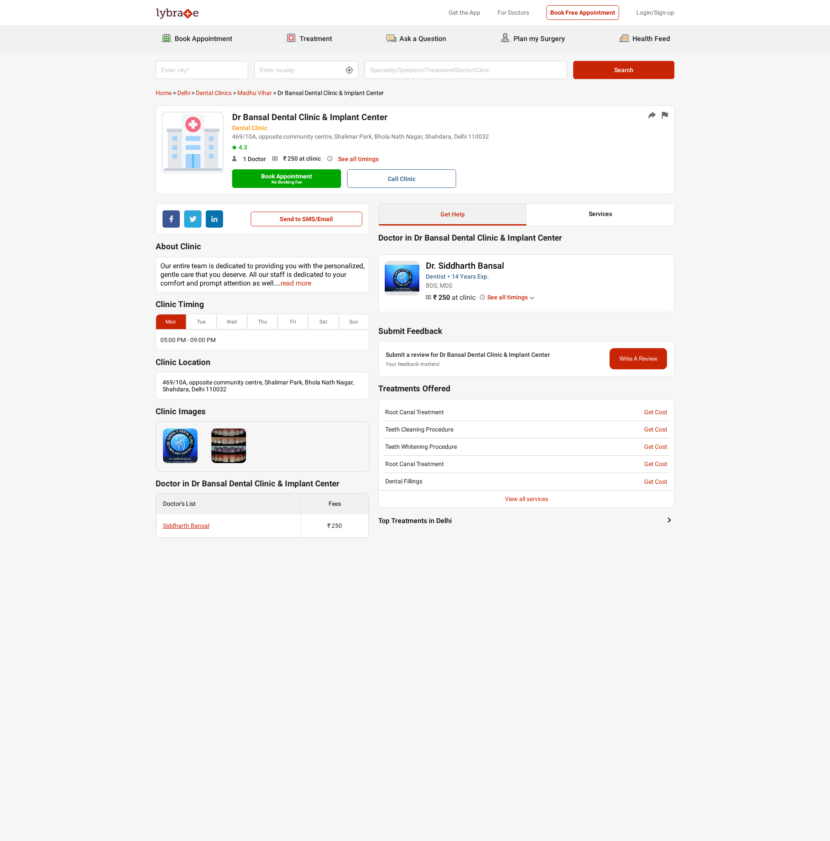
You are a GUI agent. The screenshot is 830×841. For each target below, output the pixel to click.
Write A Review (638, 358)
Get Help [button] (453, 214)
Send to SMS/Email (306, 219)
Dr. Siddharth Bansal (465, 265)
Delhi (183, 92)
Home (164, 92)
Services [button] (600, 213)
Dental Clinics (214, 92)
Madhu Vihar (254, 92)
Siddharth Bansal (186, 525)
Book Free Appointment (582, 12)
